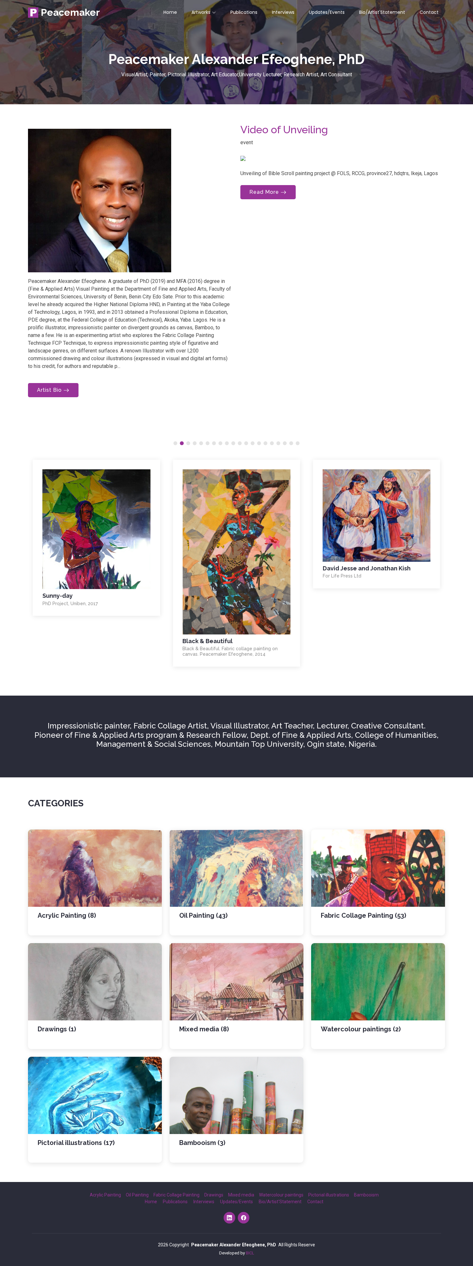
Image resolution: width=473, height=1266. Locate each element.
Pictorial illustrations (328, 1194)
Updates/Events (327, 12)
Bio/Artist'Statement (382, 12)
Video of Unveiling (284, 130)
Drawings (213, 1194)
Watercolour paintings (281, 1194)
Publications (243, 12)
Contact (429, 12)
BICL (250, 1253)
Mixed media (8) (204, 1029)
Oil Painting (137, 1194)
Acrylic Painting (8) (67, 915)
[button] (175, 443)
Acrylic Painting (105, 1194)
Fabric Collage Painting (176, 1194)
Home (170, 12)
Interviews (283, 12)
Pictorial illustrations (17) (76, 1143)
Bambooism (366, 1194)
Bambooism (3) (202, 1143)
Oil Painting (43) (203, 915)
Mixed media (241, 1194)
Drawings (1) (57, 1029)
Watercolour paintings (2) (361, 1029)
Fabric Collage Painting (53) (363, 915)
